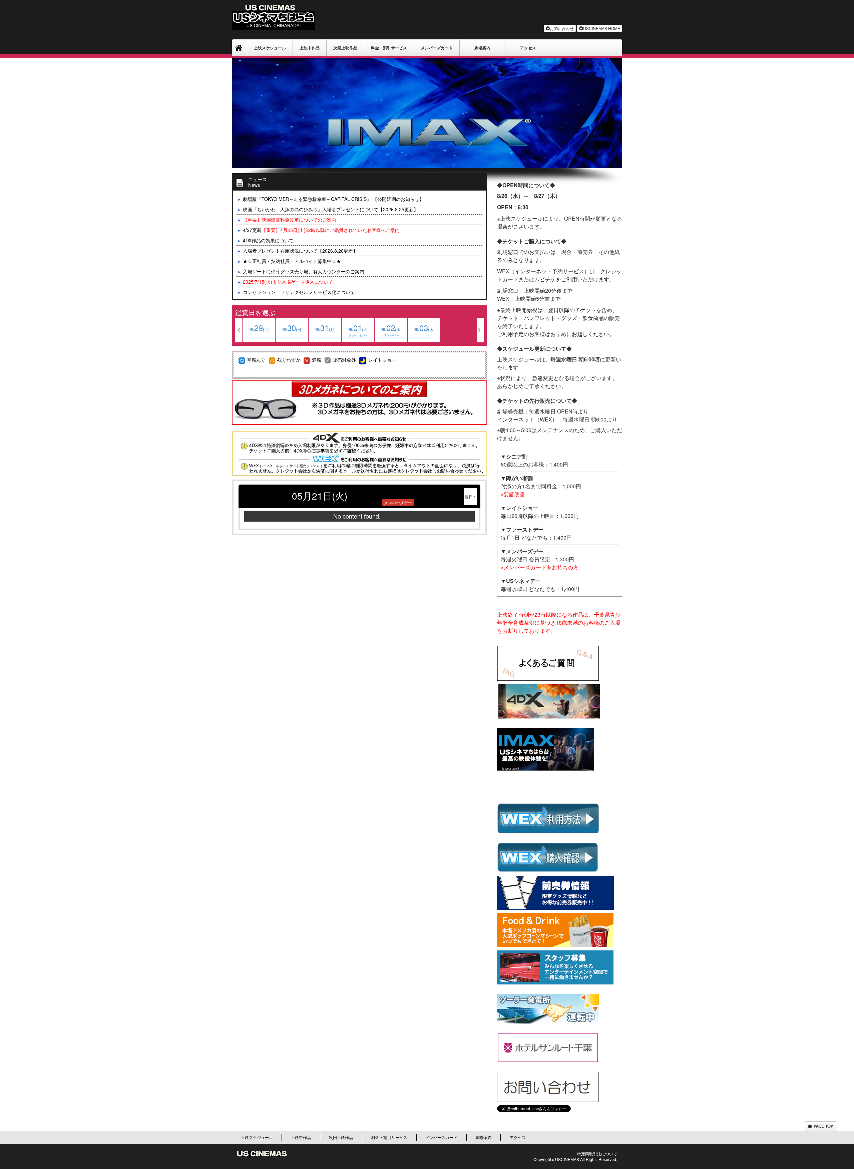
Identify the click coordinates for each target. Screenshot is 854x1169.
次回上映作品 (345, 48)
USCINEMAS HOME (601, 28)
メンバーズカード (437, 48)
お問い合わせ (562, 28)
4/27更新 (321, 230)
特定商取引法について (597, 1153)
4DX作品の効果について (268, 240)
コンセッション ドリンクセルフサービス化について (299, 292)
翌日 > (470, 496)
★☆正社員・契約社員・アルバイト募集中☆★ (292, 261)
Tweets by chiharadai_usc (524, 1115)
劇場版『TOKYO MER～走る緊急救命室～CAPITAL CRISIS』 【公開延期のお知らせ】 (333, 199)
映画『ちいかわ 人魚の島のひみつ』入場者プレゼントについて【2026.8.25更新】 (330, 209)
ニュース (257, 181)
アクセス (528, 48)
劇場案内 (482, 48)
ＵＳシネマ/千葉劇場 (239, 48)
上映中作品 (310, 48)
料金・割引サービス (389, 48)
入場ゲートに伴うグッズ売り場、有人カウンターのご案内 (303, 271)
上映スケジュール (270, 48)
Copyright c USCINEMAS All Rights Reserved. (575, 1159)
